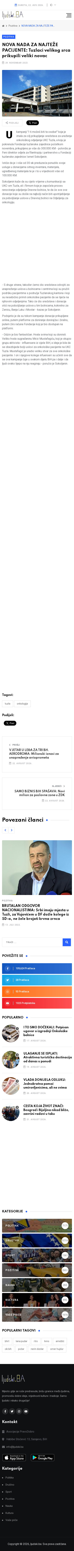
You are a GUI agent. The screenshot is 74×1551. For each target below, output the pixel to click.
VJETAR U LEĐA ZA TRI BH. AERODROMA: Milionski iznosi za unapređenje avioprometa (34, 754)
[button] (5, 830)
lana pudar (21, 1341)
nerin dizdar (37, 1349)
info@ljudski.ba (14, 1446)
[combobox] (21, 942)
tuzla (7, 703)
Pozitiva (8, 37)
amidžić (60, 1341)
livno (46, 1341)
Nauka (9, 1506)
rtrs (36, 1341)
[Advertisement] (37, 244)
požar (21, 1349)
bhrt (7, 1341)
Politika (10, 1477)
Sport (9, 1492)
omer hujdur (57, 1349)
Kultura (9, 1513)
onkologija (22, 703)
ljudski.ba (35, 1544)
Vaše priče (12, 1520)
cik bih (8, 1349)
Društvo (10, 1484)
